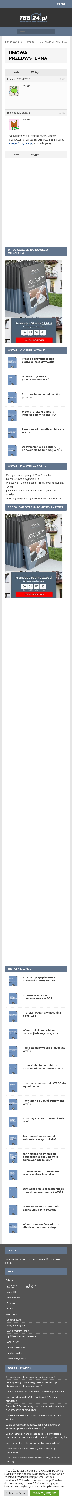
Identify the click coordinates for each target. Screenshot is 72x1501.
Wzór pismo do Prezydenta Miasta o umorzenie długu (41, 1234)
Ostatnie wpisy (19, 977)
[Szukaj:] (36, 39)
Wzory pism (12, 1322)
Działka (11, 1311)
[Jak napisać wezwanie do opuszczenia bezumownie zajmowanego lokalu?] (13, 1169)
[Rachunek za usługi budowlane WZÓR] (13, 1116)
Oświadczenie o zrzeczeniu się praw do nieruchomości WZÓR (43, 1199)
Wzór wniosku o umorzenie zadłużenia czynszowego (41, 1216)
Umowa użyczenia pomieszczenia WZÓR (36, 386)
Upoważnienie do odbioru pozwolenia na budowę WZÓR (42, 457)
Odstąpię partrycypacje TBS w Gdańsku (28, 483)
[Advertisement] (36, 216)
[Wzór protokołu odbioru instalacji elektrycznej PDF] (13, 1045)
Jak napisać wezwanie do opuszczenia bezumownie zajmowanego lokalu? (40, 1165)
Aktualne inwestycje (12, 1294)
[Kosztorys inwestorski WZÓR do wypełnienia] (13, 1098)
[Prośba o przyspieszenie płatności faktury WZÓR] (13, 992)
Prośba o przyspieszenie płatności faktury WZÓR (38, 369)
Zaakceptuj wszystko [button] (44, 1493)
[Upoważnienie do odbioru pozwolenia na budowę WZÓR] (13, 1081)
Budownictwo (14, 1328)
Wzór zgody (13, 1350)
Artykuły (10, 1288)
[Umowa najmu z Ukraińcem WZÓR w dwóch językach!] (13, 1186)
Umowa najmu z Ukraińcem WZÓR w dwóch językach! (41, 1181)
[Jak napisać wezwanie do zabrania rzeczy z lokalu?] (13, 1151)
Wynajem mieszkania (18, 1339)
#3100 (62, 121)
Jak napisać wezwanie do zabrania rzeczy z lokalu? (39, 1146)
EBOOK (9, 1317)
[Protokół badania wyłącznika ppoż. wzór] (13, 1028)
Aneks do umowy (16, 1356)
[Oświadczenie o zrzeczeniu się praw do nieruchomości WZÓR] (13, 1204)
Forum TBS (11, 1300)
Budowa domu (13, 1306)
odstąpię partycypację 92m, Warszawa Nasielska (33, 507)
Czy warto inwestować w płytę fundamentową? (30, 1385)
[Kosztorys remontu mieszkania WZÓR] (13, 1133)
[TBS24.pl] (36, 26)
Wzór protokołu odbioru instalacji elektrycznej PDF (39, 422)
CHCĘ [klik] (57, 4)
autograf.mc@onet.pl (20, 152)
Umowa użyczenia (16, 1366)
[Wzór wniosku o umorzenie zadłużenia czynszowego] (13, 1222)
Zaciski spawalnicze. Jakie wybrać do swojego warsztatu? (36, 1400)
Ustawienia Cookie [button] (16, 1493)
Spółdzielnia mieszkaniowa (21, 1344)
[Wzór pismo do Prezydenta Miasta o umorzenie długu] (13, 1239)
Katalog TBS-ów (31, 1294)
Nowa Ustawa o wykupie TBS (23, 487)
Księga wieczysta (16, 1333)
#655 (62, 87)
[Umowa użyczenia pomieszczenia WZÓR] (13, 1010)
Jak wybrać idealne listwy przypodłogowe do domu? (33, 1451)
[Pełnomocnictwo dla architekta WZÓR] (13, 1063)
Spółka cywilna (15, 1361)
